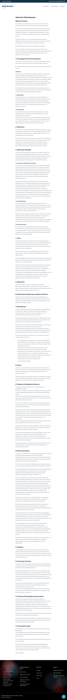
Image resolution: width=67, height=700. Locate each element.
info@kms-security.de (58, 670)
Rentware (9, 697)
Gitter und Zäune (24, 677)
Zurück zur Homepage (6, 1)
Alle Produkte (23, 671)
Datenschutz (39, 675)
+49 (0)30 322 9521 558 (60, 1)
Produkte (46, 6)
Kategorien (54, 6)
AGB (38, 678)
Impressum (39, 673)
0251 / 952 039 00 (57, 673)
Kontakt (62, 6)
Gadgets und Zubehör (25, 674)
